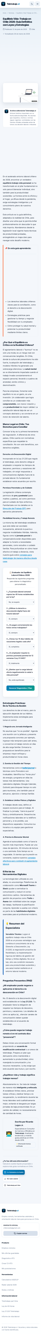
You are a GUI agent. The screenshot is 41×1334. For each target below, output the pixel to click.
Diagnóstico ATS (8, 1258)
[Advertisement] (20, 59)
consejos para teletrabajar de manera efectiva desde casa (20, 558)
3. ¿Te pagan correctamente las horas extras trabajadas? (19, 626)
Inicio (4, 13)
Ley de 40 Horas (8, 1306)
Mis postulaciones (9, 1268)
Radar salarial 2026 (9, 1285)
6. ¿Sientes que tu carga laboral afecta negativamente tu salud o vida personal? (19, 672)
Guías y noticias (8, 1290)
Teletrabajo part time (13, 1185)
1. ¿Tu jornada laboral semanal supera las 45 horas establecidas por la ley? (20, 594)
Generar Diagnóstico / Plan (20, 688)
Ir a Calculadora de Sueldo (15, 1172)
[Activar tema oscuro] (32, 4)
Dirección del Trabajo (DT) (14, 508)
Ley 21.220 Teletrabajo (10, 1311)
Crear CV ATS (7, 1263)
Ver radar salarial (12, 1179)
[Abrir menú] (37, 4)
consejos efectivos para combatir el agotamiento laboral (20, 861)
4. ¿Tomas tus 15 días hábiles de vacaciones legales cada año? (19, 640)
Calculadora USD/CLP (10, 1280)
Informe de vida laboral (10, 1316)
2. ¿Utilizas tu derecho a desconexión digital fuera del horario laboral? (18, 611)
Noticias (11, 13)
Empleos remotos (8, 1248)
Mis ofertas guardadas (10, 1253)
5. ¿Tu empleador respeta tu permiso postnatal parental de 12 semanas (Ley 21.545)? (19, 655)
